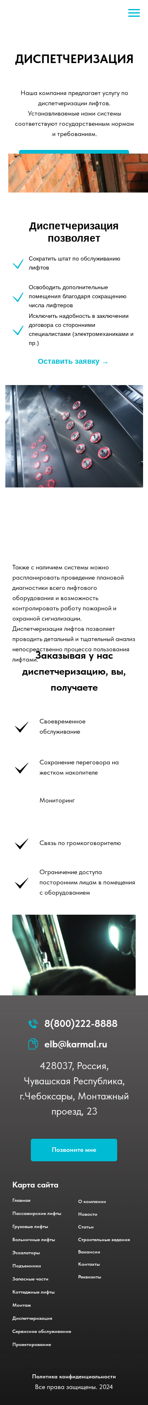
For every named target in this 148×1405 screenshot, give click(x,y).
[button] (74, 1150)
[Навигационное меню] (134, 13)
